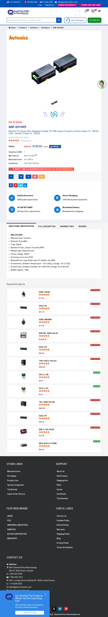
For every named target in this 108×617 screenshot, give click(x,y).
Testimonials (62, 498)
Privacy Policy (63, 543)
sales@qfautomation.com (67, 2)
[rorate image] (45, 114)
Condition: (13, 163)
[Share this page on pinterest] (16, 185)
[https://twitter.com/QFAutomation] (54, 609)
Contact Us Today (29, 613)
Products (23, 28)
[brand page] (18, 37)
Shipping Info (62, 480)
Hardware (45, 28)
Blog (59, 538)
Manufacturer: (15, 159)
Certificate (61, 494)
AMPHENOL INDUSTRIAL (17, 525)
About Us (61, 471)
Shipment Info (67, 226)
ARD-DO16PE (58, 28)
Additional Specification (21, 226)
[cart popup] (93, 12)
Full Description (46, 226)
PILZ (9, 520)
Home (12, 28)
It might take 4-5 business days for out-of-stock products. (42, 169)
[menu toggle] (99, 12)
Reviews (82, 226)
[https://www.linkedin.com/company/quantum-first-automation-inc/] (60, 609)
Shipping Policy (63, 534)
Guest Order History (16, 494)
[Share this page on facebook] (11, 185)
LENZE (10, 516)
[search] (59, 20)
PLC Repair (11, 476)
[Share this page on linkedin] (25, 185)
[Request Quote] (86, 12)
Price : (12, 146)
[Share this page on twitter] (20, 185)
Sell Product (62, 476)
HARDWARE (13, 138)
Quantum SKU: (15, 152)
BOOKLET (67, 5)
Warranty (61, 529)
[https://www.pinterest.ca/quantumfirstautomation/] (66, 609)
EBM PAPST (12, 538)
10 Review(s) (25, 141)
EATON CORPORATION (17, 534)
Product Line (12, 480)
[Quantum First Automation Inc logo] (18, 12)
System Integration (15, 485)
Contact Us (61, 516)
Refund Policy (63, 525)
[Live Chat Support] (102, 84)
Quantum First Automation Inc (67, 614)
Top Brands (12, 489)
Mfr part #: (14, 156)
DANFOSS (11, 529)
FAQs (59, 485)
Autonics (34, 28)
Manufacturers (13, 471)
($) (14, 2)
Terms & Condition (65, 547)
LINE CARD (90, 5)
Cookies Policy (63, 520)
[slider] (14, 140)
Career (60, 489)
